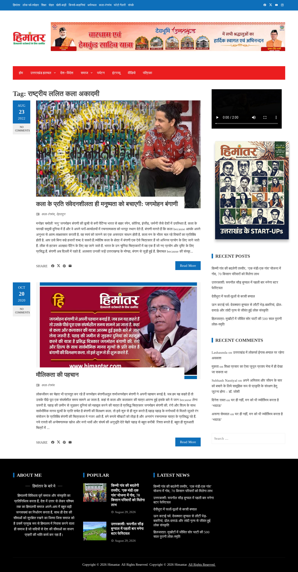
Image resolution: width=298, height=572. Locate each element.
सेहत (51, 5)
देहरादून (60, 214)
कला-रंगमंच (105, 5)
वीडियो (131, 73)
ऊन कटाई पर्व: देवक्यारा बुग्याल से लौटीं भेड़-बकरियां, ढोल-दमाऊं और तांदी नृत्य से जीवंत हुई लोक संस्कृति (181, 520)
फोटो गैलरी (120, 5)
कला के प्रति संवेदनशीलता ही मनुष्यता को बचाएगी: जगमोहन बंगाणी (107, 204)
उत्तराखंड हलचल (40, 73)
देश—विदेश (66, 73)
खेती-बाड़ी (61, 5)
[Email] (70, 266)
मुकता (215, 366)
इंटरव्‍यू (116, 73)
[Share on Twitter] (58, 266)
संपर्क (131, 5)
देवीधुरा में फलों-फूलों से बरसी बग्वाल (233, 296)
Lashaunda (219, 352)
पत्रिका (147, 73)
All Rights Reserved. (202, 564)
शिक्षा (43, 5)
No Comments (22, 129)
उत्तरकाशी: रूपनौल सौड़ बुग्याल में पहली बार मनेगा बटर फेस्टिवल (127, 529)
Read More (188, 265)
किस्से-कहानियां (77, 5)
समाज (84, 73)
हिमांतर (16, 5)
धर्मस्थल (92, 5)
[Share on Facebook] (53, 266)
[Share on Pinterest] (64, 266)
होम (21, 73)
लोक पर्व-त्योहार (31, 5)
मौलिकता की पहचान (57, 374)
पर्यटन (101, 73)
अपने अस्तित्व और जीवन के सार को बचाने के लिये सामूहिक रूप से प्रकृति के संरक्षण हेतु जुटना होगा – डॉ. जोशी (247, 386)
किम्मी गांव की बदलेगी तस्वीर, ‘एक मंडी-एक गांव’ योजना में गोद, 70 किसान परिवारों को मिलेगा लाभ (128, 495)
